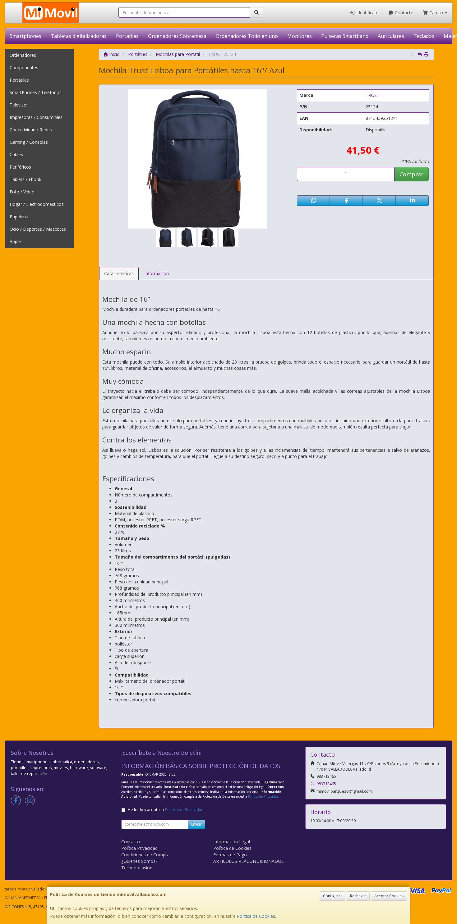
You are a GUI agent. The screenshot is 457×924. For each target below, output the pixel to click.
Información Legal (231, 842)
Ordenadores (23, 55)
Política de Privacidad (263, 796)
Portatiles (127, 36)
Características (119, 273)
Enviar (196, 824)
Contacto (403, 13)
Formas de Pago (230, 855)
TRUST (373, 95)
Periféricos (20, 167)
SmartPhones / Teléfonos (36, 92)
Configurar (332, 896)
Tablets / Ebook (25, 179)
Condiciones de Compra (145, 855)
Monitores (299, 36)
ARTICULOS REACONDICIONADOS (248, 861)
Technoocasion (136, 868)
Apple (15, 241)
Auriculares (391, 36)
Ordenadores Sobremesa (177, 36)
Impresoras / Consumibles (36, 117)
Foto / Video (22, 192)
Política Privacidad (139, 848)
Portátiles (19, 80)
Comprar (411, 174)
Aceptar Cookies (389, 896)
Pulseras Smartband (344, 36)
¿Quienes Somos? (139, 861)
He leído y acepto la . (166, 809)
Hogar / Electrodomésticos (37, 204)
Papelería (19, 217)
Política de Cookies (256, 916)
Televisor (19, 105)
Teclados (423, 36)
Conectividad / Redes (31, 130)
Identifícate (367, 13)
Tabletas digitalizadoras (79, 36)
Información (156, 273)
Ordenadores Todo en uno (247, 36)
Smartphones (25, 36)
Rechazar (358, 896)
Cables (16, 154)
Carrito (436, 13)
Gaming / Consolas (29, 142)
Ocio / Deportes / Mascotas (38, 229)
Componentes (24, 67)
